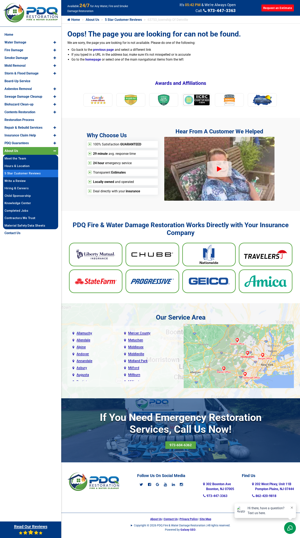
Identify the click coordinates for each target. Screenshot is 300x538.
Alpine (81, 347)
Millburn (134, 375)
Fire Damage (13, 50)
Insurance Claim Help (20, 135)
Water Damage (15, 42)
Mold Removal (15, 66)
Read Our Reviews (30, 526)
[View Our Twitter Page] (141, 484)
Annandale (84, 361)
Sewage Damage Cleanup (23, 97)
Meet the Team (15, 158)
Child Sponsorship (17, 196)
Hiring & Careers (16, 188)
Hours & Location (17, 166)
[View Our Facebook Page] (149, 484)
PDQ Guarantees (16, 143)
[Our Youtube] (165, 484)
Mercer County (139, 333)
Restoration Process (19, 120)
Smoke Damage (16, 58)
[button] (54, 42)
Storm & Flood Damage (21, 73)
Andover (83, 354)
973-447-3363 (221, 10)
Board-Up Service (17, 81)
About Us (92, 20)
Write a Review (15, 181)
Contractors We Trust (19, 218)
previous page (103, 50)
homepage (93, 59)
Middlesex (135, 347)
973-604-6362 (181, 445)
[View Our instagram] (181, 484)
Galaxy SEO (188, 529)
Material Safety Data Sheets (24, 225)
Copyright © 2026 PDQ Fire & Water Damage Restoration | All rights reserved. (182, 525)
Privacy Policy (189, 519)
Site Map (205, 519)
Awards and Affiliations (180, 83)
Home (75, 20)
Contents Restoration (19, 112)
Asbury (82, 368)
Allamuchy (84, 333)
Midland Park (138, 361)
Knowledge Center (17, 203)
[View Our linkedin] (173, 484)
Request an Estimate (277, 8)
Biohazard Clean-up (18, 104)
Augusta (83, 375)
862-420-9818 (265, 496)
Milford (133, 368)
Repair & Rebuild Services (23, 128)
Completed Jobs (16, 211)
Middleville (136, 354)
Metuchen (135, 340)
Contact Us (171, 519)
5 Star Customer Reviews (123, 20)
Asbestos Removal (18, 89)
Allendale (83, 340)
